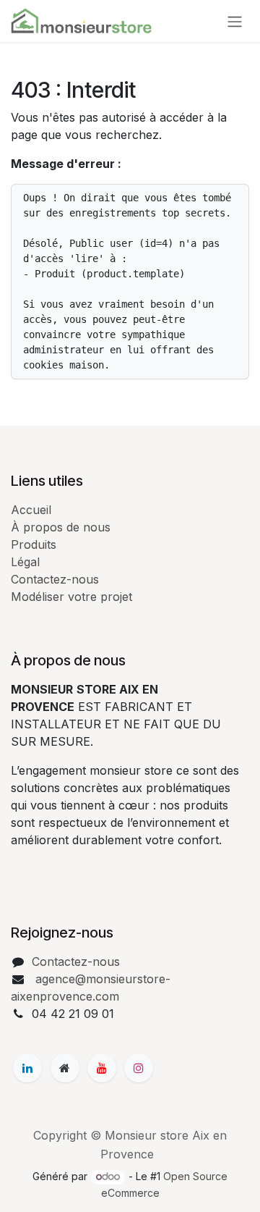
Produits (33, 544)
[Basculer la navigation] (234, 21)
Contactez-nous (55, 579)
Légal (25, 562)
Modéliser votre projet (71, 596)
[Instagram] (138, 1067)
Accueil (31, 509)
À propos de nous (60, 527)
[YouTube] (101, 1067)
